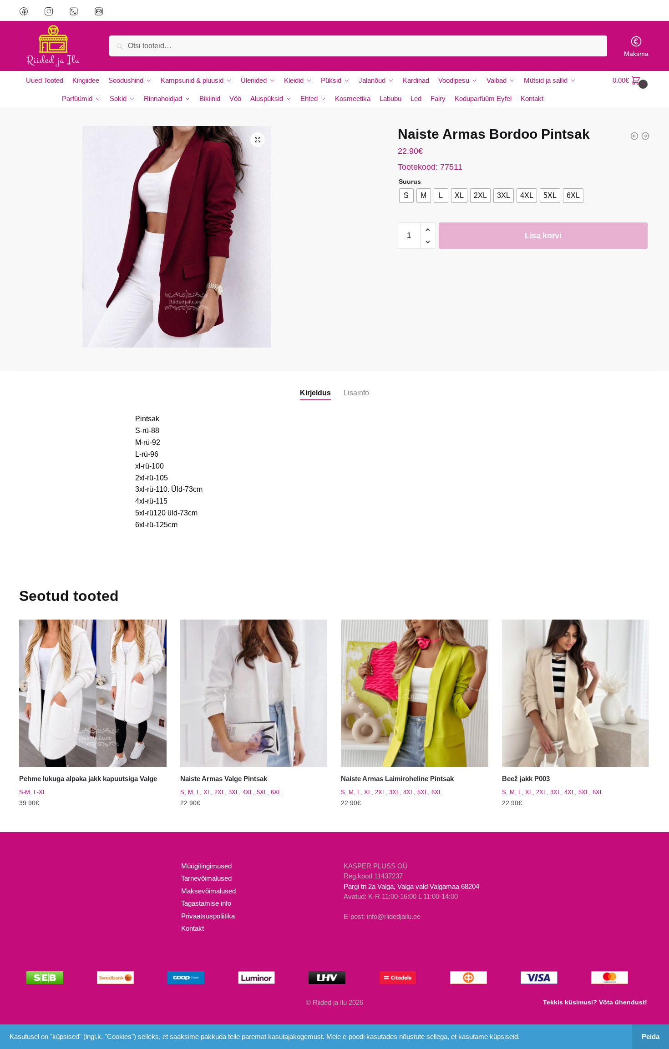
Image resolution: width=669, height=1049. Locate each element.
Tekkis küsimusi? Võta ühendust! (595, 1002)
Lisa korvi (543, 235)
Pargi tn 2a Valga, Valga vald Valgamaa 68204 (411, 886)
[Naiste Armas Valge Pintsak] (254, 693)
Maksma (636, 53)
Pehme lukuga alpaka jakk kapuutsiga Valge (88, 778)
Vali (92, 821)
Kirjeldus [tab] (315, 393)
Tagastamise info (206, 903)
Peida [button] (650, 1036)
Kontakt (192, 928)
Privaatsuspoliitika (208, 916)
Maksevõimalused (208, 891)
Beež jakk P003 (526, 778)
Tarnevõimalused (206, 878)
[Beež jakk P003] (575, 693)
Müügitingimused (206, 866)
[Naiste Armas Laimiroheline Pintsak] (414, 693)
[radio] (406, 195)
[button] (257, 139)
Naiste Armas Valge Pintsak (223, 778)
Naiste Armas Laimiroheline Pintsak (397, 778)
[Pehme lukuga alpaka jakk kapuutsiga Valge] (93, 693)
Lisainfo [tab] (356, 393)
